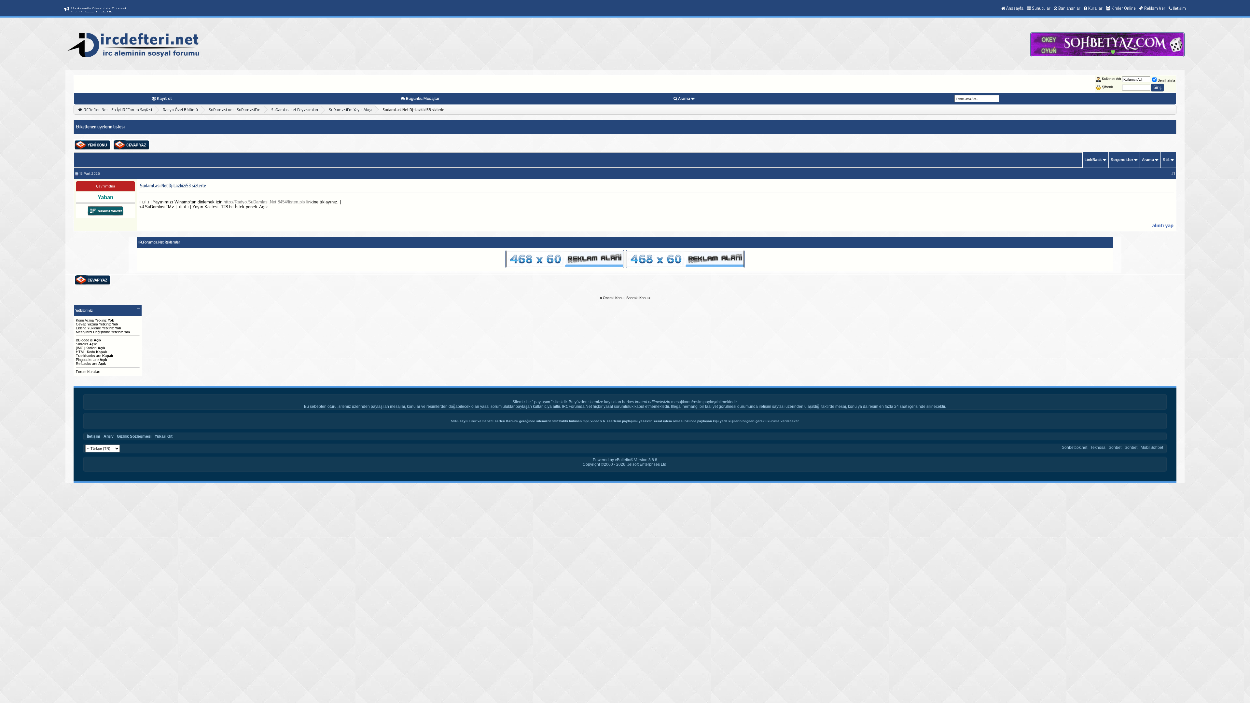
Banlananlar (1069, 8)
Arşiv (109, 436)
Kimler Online (1123, 8)
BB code (82, 340)
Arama (684, 98)
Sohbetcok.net (1074, 447)
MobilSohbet (1152, 447)
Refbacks (83, 363)
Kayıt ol (164, 98)
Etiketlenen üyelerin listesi (100, 127)
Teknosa (1097, 447)
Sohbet (1115, 447)
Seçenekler (1122, 160)
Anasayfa (1014, 8)
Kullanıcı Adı (1111, 79)
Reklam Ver (1154, 8)
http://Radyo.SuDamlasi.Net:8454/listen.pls (264, 202)
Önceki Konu (613, 298)
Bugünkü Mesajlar (422, 98)
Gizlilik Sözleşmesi (134, 436)
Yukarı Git (164, 436)
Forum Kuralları (88, 372)
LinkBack (1093, 160)
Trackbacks (85, 356)
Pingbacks (84, 360)
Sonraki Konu (636, 298)
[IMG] (80, 348)
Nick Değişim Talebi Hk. (92, 9)
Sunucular (1041, 8)
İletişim (1179, 8)
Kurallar (1095, 8)
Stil (1166, 160)
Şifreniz (1108, 87)
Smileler (82, 344)
